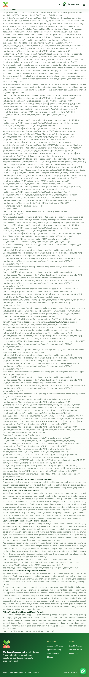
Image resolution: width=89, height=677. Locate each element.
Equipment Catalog (54, 650)
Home (2, 1)
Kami (5, 217)
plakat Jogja (20, 620)
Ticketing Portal (53, 653)
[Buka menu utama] (84, 4)
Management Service (55, 646)
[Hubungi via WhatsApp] (83, 671)
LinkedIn (74, 672)
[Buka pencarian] (59, 4)
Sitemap (50, 657)
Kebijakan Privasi (75, 650)
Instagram (65, 672)
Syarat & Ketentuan (76, 646)
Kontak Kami (73, 653)
